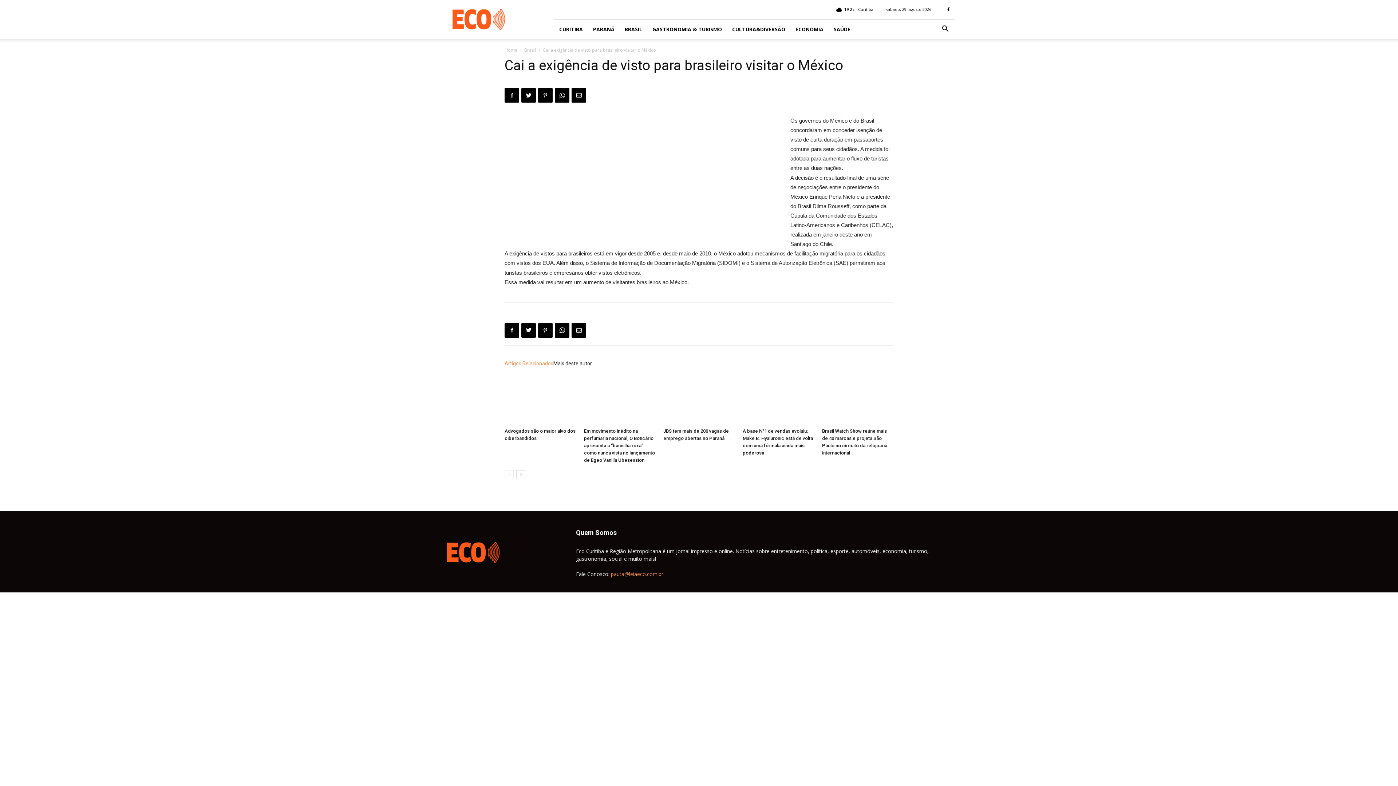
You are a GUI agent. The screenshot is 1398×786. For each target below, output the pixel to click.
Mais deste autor (572, 363)
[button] (945, 29)
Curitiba (571, 29)
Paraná (604, 29)
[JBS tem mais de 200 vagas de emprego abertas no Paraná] (699, 400)
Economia (809, 29)
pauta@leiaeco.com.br (637, 574)
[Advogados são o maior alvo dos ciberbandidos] (540, 400)
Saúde (842, 29)
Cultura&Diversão (758, 29)
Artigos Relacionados (529, 363)
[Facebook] (948, 9)
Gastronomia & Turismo (687, 29)
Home (511, 50)
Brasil (633, 29)
